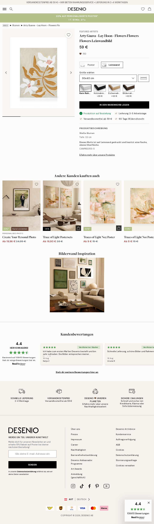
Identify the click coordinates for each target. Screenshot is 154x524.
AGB (118, 444)
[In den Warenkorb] (78, 228)
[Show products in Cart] (149, 9)
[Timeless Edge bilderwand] (77, 285)
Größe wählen (86, 72)
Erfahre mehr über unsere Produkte (97, 155)
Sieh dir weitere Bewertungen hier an (77, 372)
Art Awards (76, 469)
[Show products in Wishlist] (143, 9)
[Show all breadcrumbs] (5, 25)
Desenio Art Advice (125, 429)
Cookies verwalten (125, 465)
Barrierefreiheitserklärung (84, 455)
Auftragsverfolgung (126, 439)
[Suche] (11, 9)
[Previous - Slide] (6, 72)
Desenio (85, 515)
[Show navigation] (4, 9)
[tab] (11, 115)
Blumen (16, 25)
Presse (74, 434)
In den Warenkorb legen (114, 104)
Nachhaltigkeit (78, 450)
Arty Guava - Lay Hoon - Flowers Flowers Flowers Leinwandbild (41, 25)
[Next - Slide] (71, 72)
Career (74, 444)
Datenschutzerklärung (26, 471)
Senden (32, 464)
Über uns (75, 429)
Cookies (120, 450)
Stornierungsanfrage (126, 460)
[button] (143, 78)
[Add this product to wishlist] (68, 34)
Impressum (76, 439)
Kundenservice (123, 434)
